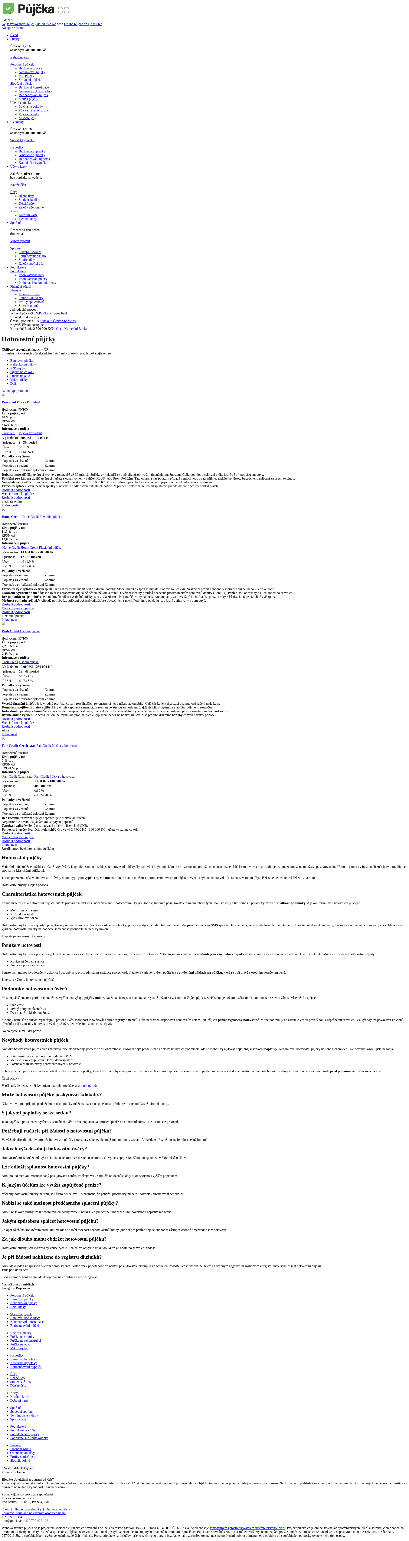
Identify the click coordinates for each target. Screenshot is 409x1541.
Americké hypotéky (32, 155)
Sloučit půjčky (28, 99)
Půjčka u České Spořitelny (58, 321)
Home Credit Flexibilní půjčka (32, 516)
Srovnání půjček (30, 79)
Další (13, 383)
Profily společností (31, 302)
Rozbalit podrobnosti (16, 490)
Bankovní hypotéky (32, 151)
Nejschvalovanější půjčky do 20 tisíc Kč (29, 24)
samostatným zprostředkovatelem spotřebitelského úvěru (247, 1528)
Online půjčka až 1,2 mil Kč (83, 24)
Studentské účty (29, 199)
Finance (15, 290)
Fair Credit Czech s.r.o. (17, 776)
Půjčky (15, 39)
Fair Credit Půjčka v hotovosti (39, 745)
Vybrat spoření (20, 241)
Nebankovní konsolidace (35, 91)
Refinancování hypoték (34, 159)
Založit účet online (31, 207)
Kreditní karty (28, 215)
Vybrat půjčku (19, 57)
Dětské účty (27, 203)
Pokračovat (9, 619)
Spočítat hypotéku (22, 140)
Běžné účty (26, 196)
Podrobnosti (10, 505)
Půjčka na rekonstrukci (34, 110)
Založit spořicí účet (31, 263)
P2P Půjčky (26, 76)
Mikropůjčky (27, 118)
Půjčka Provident (21, 402)
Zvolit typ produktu (15, 391)
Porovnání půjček (22, 64)
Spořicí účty (27, 259)
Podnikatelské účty (31, 275)
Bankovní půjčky (30, 68)
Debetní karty (28, 219)
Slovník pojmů (29, 305)
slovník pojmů (87, 1085)
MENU (7, 19)
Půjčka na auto (29, 114)
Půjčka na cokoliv (31, 106)
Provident (8, 433)
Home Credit (11, 547)
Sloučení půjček (21, 83)
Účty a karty (18, 166)
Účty (13, 192)
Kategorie (8, 28)
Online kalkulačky (31, 298)
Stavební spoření (30, 252)
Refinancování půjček (33, 95)
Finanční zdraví (20, 286)
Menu (20, 28)
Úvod (14, 35)
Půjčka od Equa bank (53, 313)
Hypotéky (17, 122)
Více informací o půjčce (18, 494)
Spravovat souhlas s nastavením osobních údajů (34, 1513)
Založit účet (18, 185)
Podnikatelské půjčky (33, 279)
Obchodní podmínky (28, 1509)
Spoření (15, 222)
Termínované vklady (32, 256)
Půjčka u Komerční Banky (70, 328)
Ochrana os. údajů (58, 1509)
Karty (14, 1393)
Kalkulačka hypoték (32, 162)
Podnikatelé (18, 267)
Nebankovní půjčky (32, 72)
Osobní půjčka (21, 631)
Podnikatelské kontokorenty (37, 282)
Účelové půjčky (21, 1333)
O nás (6, 1509)
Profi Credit (10, 662)
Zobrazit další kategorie (17, 1468)
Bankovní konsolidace (34, 87)
